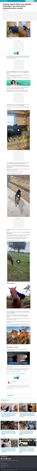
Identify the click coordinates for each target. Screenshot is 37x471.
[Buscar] (34, 1)
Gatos (7, 10)
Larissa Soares (13, 381)
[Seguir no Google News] (3, 458)
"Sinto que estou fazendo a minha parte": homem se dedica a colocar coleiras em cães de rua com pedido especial (8, 432)
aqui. (19, 240)
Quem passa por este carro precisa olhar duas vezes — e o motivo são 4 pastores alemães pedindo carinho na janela (27, 450)
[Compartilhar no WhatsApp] (15, 53)
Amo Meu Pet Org (17, 371)
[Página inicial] (9, 1)
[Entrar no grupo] (1, 458)
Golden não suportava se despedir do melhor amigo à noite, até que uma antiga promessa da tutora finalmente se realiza (27, 415)
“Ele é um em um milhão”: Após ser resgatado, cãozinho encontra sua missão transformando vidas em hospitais (26, 432)
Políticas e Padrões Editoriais (5, 465)
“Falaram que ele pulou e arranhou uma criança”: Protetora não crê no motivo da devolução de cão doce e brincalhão (8, 450)
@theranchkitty (26, 104)
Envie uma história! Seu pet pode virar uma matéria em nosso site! (10, 460)
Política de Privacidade (4, 463)
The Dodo (13, 318)
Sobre (1, 461)
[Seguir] (4, 458)
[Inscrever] (10, 458)
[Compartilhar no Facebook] (18, 53)
